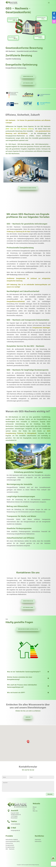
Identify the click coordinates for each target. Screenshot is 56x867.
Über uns (35, 811)
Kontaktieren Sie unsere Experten (28, 187)
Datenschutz (38, 841)
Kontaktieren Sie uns (28, 76)
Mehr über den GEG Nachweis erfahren (19, 129)
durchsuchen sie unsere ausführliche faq (28, 629)
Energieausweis (10, 845)
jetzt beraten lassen (28, 83)
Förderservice (9, 843)
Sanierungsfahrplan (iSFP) (13, 841)
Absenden (50, 794)
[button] (28, 741)
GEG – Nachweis (10, 849)
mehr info (28, 717)
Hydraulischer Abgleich (12, 839)
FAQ (34, 809)
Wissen (35, 807)
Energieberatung (10, 847)
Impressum (38, 839)
